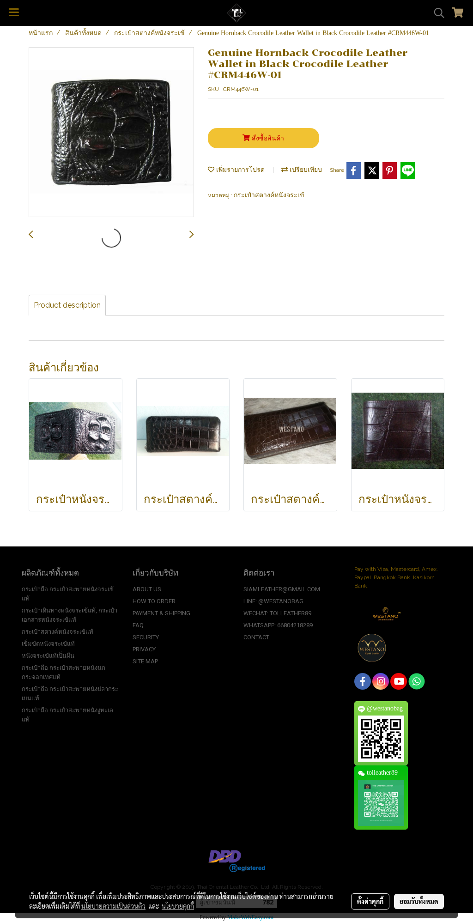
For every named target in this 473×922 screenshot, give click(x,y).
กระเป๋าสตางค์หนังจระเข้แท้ (57, 631)
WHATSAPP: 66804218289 (278, 625)
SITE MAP (145, 661)
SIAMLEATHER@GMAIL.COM (281, 589)
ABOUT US (147, 589)
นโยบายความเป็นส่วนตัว (113, 906)
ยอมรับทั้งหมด (419, 901)
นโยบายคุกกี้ (178, 906)
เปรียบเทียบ (305, 169)
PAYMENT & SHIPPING (161, 613)
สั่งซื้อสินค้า (267, 138)
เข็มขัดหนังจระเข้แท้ (48, 643)
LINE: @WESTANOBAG (273, 601)
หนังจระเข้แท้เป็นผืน (48, 655)
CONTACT (256, 637)
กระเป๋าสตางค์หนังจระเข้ (269, 195)
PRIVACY (144, 649)
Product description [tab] (67, 305)
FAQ (138, 625)
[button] (436, 13)
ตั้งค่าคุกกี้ (370, 901)
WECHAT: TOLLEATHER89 (277, 613)
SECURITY (146, 637)
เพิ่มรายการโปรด (239, 169)
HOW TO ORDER (154, 601)
